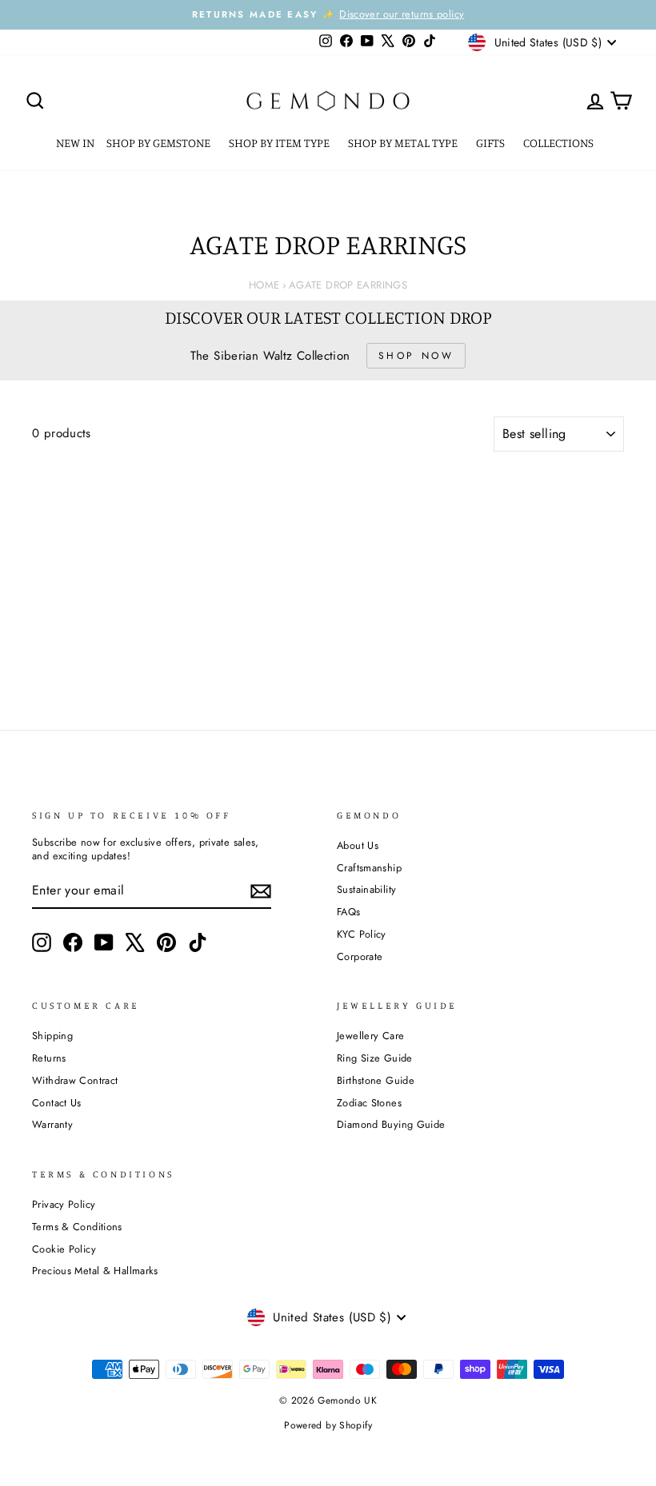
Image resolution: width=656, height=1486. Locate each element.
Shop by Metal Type (404, 142)
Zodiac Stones (369, 1102)
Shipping (52, 1035)
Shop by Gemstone (159, 142)
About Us (357, 845)
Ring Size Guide (375, 1058)
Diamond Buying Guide (391, 1124)
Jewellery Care (370, 1035)
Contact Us (57, 1102)
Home (264, 285)
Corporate (359, 956)
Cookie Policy (64, 1249)
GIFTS (491, 142)
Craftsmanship (369, 867)
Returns (49, 1058)
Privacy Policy (63, 1204)
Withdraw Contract (75, 1080)
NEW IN (75, 142)
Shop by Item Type (280, 142)
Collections (559, 142)
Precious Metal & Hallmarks (95, 1270)
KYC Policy (361, 934)
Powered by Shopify (328, 1425)
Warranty (52, 1124)
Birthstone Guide (375, 1080)
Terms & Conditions (77, 1226)
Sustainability (366, 889)
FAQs (349, 911)
